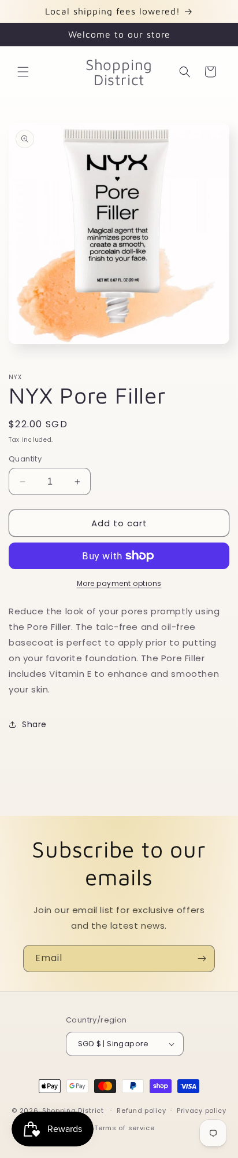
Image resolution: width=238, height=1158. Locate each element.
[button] (23, 72)
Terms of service (124, 1128)
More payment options (119, 583)
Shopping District (73, 1110)
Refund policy (141, 1110)
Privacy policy (201, 1110)
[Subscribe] (201, 958)
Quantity (25, 458)
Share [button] (34, 724)
